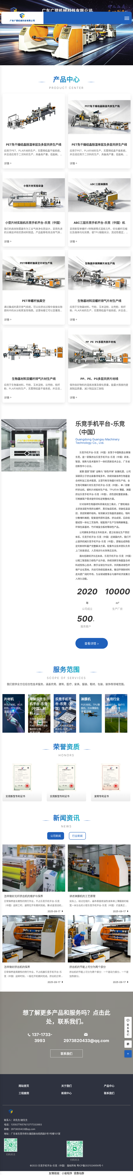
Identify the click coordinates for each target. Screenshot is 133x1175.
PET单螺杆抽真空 (33, 301)
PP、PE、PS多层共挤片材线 (99, 378)
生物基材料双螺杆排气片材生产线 (99, 301)
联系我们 (66, 1053)
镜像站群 (79, 1173)
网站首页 (24, 1085)
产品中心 (109, 1085)
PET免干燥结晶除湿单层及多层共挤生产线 (33, 144)
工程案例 (24, 1093)
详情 (6, 163)
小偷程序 (67, 1173)
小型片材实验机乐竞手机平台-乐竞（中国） (33, 222)
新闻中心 (66, 1093)
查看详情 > (92, 643)
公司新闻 (55, 835)
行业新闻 (77, 835)
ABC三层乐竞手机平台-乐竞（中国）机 (99, 222)
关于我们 (66, 1085)
